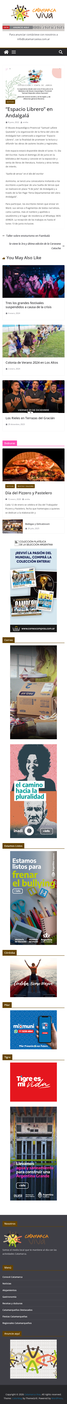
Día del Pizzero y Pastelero (28, 492)
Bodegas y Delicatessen (37, 523)
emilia (25, 122)
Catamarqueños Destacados (17, 1309)
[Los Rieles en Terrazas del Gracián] (33, 382)
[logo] (25, 1231)
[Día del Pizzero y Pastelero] (33, 464)
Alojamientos (9, 1290)
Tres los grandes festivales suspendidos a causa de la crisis (29, 305)
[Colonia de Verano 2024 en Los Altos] (33, 327)
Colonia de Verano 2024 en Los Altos (32, 362)
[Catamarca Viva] (6, 52)
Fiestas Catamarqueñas (14, 1316)
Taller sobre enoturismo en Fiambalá (28, 235)
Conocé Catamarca (12, 1276)
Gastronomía (9, 1296)
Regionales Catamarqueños (17, 1323)
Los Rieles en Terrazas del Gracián (30, 418)
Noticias (10, 102)
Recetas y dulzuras (26, 486)
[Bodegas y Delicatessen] (12, 526)
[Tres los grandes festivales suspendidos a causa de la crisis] (33, 267)
